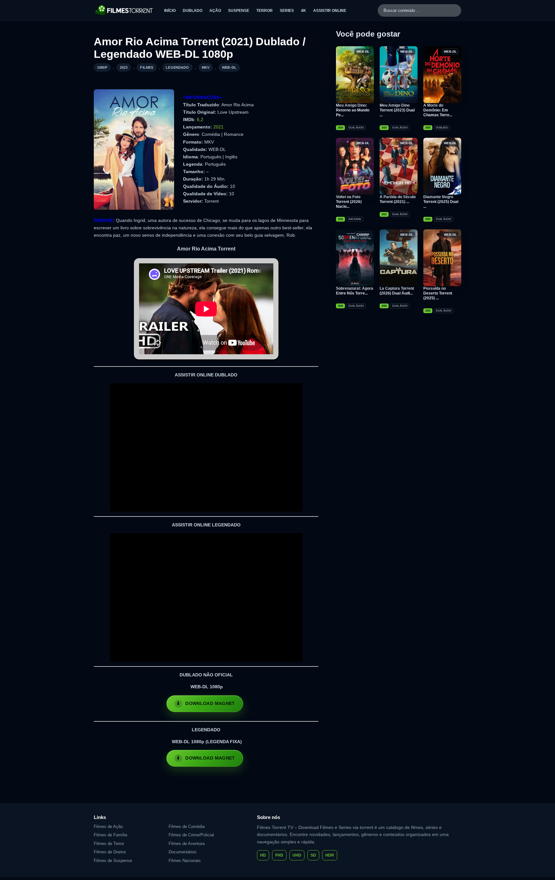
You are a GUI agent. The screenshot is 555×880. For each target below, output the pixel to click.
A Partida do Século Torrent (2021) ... (398, 199)
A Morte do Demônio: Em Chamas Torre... (437, 110)
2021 (218, 126)
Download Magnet (210, 703)
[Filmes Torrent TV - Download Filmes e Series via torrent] (124, 10)
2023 (124, 67)
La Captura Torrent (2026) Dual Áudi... (397, 290)
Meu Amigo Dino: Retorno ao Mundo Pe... (352, 110)
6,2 (200, 119)
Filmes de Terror (109, 843)
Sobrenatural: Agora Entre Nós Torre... (354, 290)
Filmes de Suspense (113, 860)
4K (303, 10)
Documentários (183, 851)
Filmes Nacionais (185, 860)
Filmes (146, 67)
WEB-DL (229, 67)
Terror (264, 10)
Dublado (192, 10)
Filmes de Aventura (187, 843)
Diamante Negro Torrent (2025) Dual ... (440, 202)
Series (287, 10)
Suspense (238, 10)
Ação (215, 10)
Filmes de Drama (110, 851)
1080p (102, 67)
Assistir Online (329, 10)
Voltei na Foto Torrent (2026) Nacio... (349, 202)
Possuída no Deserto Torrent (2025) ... (437, 293)
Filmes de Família (110, 834)
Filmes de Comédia (187, 826)
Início (170, 10)
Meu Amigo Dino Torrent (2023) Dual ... (397, 110)
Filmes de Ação (108, 826)
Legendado (177, 67)
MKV (205, 67)
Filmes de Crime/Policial (191, 834)
